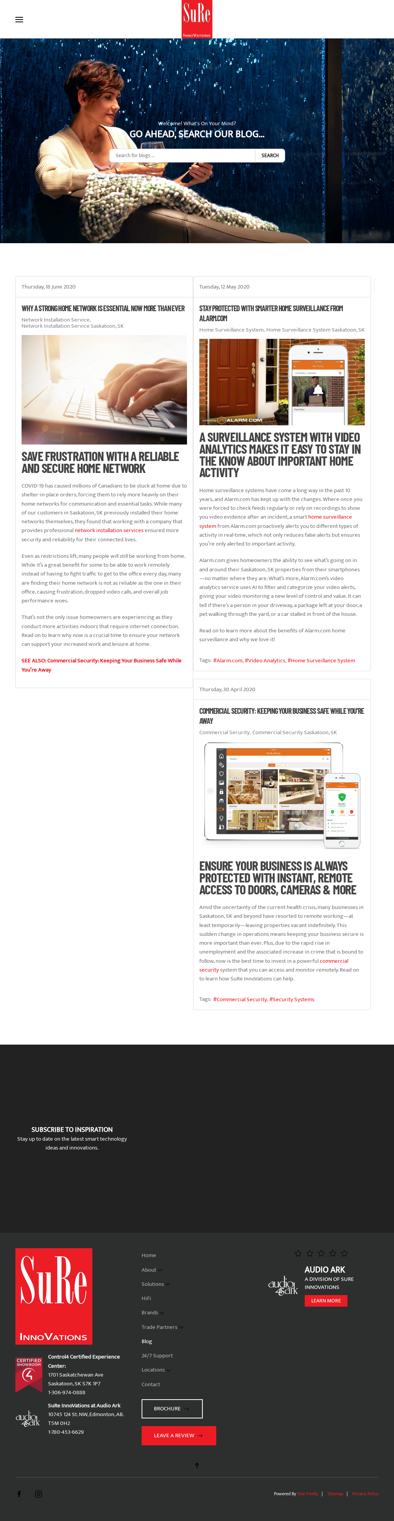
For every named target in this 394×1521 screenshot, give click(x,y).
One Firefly (307, 1494)
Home (149, 1255)
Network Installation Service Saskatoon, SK (73, 326)
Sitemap (335, 1494)
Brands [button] (150, 1312)
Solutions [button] (153, 1284)
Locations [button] (153, 1370)
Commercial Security (224, 733)
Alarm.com (229, 660)
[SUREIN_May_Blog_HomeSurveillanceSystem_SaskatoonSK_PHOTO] (282, 382)
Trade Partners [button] (159, 1327)
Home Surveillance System (231, 330)
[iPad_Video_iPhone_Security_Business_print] (282, 797)
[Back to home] (197, 19)
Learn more (326, 1300)
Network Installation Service (56, 320)
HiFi (146, 1298)
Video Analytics (266, 660)
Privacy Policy (365, 1494)
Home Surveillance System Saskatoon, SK (315, 330)
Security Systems (293, 999)
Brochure (167, 1408)
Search (270, 155)
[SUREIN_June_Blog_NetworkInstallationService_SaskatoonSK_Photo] (104, 390)
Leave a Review (174, 1435)
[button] (19, 19)
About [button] (149, 1270)
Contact (151, 1384)
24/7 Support (157, 1355)
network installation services (109, 530)
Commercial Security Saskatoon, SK (294, 733)
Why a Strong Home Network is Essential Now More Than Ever (103, 308)
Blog (147, 1341)
